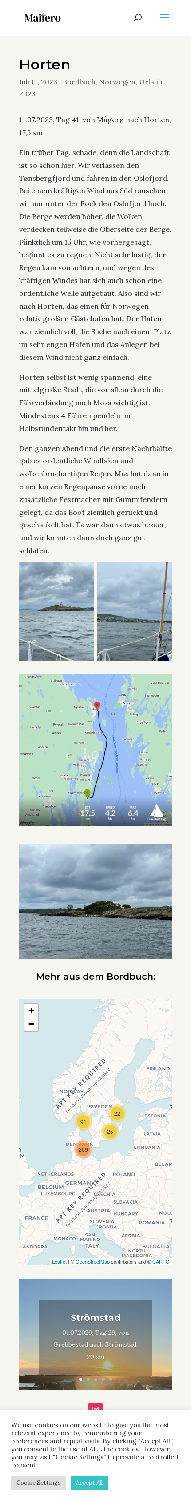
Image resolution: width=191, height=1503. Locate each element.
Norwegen (117, 81)
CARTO (161, 1261)
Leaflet (59, 1261)
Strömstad (95, 1317)
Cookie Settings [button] (38, 1483)
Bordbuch (79, 81)
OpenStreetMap (93, 1261)
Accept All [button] (89, 1483)
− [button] (31, 1023)
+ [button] (31, 1010)
